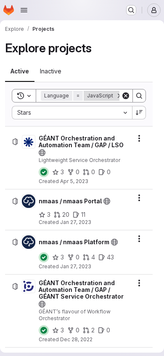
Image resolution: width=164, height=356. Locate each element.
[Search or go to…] (131, 10)
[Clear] (126, 96)
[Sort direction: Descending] (139, 112)
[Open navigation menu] (24, 10)
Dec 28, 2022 (76, 339)
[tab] (19, 71)
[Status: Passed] (44, 172)
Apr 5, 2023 (74, 181)
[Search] (139, 95)
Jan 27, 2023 (75, 222)
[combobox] (72, 112)
